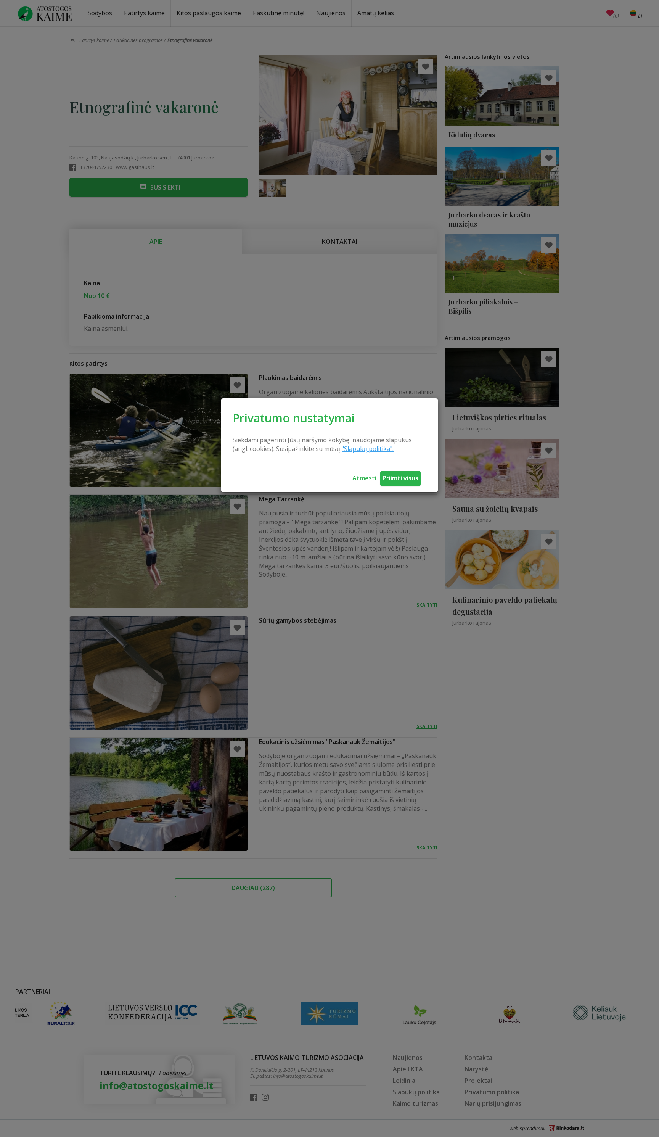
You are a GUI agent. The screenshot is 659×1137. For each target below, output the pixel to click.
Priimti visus (400, 478)
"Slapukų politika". (368, 448)
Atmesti (364, 478)
